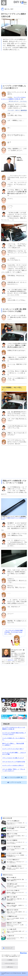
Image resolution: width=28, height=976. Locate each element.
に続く (13, 632)
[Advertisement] (14, 67)
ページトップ (8, 948)
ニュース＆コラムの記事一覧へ (14, 777)
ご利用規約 (9, 959)
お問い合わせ (10, 967)
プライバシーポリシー (10, 963)
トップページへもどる (15, 782)
